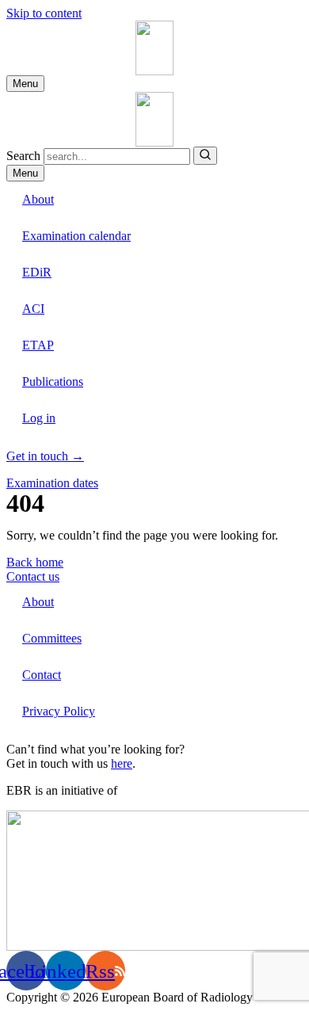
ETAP (38, 345)
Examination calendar (76, 235)
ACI (33, 308)
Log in (38, 418)
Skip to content (44, 13)
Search (23, 155)
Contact (41, 674)
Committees (52, 638)
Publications (52, 381)
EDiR (37, 272)
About (38, 199)
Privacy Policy (58, 711)
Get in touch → (45, 456)
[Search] (205, 156)
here (121, 763)
